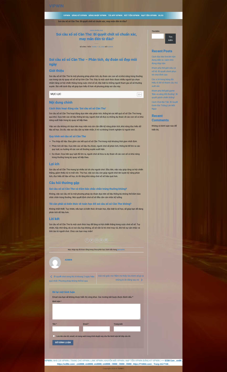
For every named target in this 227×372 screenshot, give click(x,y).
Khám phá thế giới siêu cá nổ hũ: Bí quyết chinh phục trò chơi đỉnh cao (164, 71)
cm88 (178, 360)
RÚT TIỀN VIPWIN (131, 15)
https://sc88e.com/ (66, 364)
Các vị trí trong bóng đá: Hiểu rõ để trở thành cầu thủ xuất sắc (165, 82)
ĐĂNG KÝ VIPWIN (79, 15)
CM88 (114, 364)
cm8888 (80, 364)
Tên (54, 324)
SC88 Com (170, 360)
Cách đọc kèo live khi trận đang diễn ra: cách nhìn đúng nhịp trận (164, 60)
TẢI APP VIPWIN (115, 15)
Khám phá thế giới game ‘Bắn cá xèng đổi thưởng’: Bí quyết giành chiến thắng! (165, 94)
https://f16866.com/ (142, 364)
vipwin (52, 21)
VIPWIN (56, 6)
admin (110, 47)
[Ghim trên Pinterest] (101, 240)
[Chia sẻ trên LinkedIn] (106, 240)
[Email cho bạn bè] (96, 240)
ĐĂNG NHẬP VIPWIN (97, 15)
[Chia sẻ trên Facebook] (87, 240)
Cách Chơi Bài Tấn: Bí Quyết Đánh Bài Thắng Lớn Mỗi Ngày (165, 105)
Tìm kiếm (155, 31)
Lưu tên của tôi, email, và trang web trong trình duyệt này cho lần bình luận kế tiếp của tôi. (93, 336)
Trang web (118, 324)
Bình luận (56, 301)
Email (86, 324)
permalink (121, 250)
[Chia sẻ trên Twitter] (92, 240)
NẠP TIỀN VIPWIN (149, 15)
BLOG (160, 15)
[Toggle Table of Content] (138, 94)
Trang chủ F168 (161, 364)
